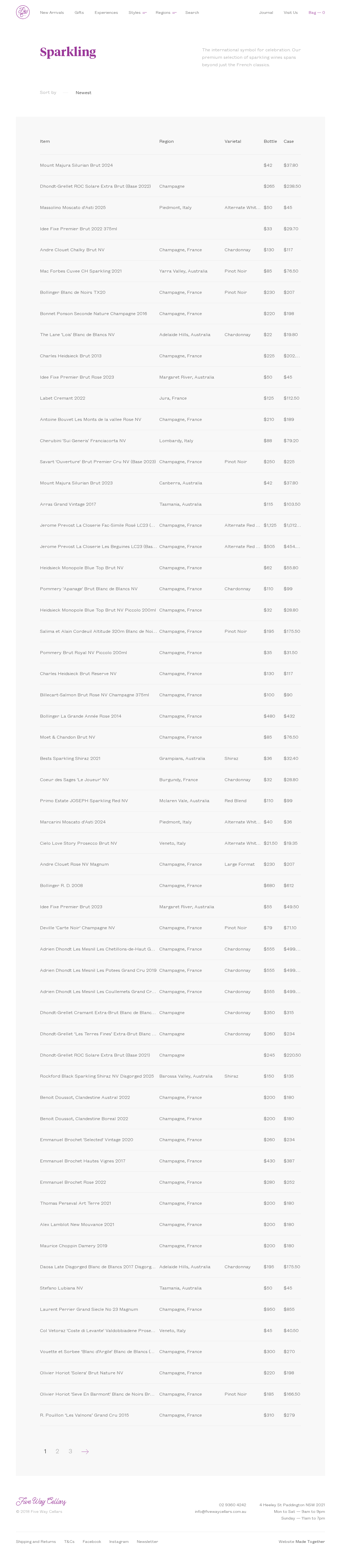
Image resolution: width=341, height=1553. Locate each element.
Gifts (79, 12)
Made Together (310, 1541)
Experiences (106, 12)
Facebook (92, 1541)
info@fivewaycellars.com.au (220, 1511)
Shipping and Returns (36, 1541)
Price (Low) (109, 92)
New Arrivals (52, 12)
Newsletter (147, 1541)
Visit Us (291, 12)
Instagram (119, 1541)
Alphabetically (174, 92)
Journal (266, 12)
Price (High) (140, 92)
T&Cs (69, 1541)
